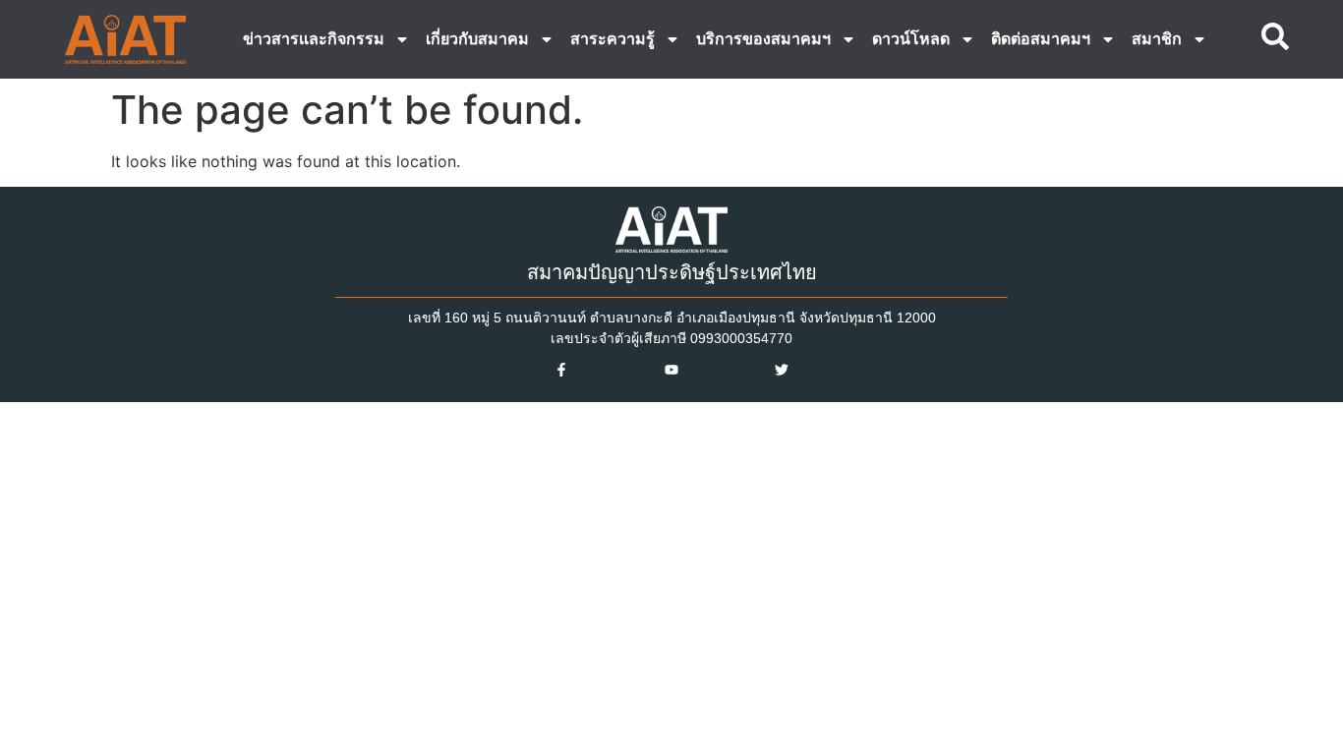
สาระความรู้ (612, 38)
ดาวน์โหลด (911, 38)
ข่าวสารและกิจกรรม (313, 38)
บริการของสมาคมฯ (763, 38)
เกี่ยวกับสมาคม (477, 38)
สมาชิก (1157, 38)
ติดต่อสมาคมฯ (1040, 38)
